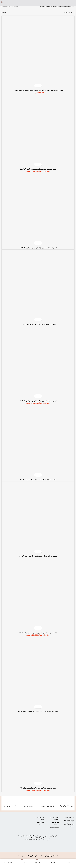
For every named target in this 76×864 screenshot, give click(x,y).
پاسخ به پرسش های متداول (69, 821)
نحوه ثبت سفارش (54, 822)
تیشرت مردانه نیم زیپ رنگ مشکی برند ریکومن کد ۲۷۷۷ (38, 401)
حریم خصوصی (70, 826)
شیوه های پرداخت (54, 827)
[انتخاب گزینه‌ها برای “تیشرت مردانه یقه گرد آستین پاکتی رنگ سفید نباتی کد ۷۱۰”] (39, 628)
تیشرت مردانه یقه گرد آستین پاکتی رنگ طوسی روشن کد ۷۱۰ (38, 711)
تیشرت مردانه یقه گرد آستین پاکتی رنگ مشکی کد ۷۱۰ (38, 788)
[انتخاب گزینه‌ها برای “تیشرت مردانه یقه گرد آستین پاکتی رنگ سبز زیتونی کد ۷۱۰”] (39, 551)
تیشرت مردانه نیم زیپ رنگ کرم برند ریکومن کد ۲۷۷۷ (38, 324)
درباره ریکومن (69, 817)
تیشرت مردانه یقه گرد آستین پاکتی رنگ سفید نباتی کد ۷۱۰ (38, 633)
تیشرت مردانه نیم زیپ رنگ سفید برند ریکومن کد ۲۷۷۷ (38, 169)
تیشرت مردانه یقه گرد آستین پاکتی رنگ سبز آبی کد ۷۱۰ (38, 479)
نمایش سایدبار (67, 12)
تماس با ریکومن (40, 822)
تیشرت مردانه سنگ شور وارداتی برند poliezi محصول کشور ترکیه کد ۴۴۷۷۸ (38, 90)
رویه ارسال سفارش (54, 824)
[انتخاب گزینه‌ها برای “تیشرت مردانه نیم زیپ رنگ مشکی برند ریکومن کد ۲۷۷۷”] (39, 396)
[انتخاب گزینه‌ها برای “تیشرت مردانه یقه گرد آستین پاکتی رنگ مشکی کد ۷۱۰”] (39, 783)
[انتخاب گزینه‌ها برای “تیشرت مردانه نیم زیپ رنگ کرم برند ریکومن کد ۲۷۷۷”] (39, 319)
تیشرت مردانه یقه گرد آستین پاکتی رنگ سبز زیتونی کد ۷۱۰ (38, 556)
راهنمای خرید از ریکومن (54, 818)
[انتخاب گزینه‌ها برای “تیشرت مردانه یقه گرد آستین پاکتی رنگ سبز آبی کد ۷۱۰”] (39, 475)
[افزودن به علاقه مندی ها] (36, 85)
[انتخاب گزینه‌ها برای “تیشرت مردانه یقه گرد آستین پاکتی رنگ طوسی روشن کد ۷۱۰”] (39, 706)
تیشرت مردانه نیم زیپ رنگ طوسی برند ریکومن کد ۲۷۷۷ (38, 247)
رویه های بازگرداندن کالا (68, 824)
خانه (73, 6)
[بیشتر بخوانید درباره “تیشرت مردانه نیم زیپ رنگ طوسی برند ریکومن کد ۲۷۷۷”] (39, 243)
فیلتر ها (3, 12)
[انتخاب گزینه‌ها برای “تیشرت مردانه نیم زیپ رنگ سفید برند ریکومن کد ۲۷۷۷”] (39, 164)
